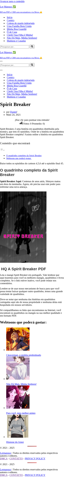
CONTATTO (16, 458)
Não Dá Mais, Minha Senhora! (22, 38)
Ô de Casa (12, 32)
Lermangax (5, 453)
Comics (10, 20)
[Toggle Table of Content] (2, 150)
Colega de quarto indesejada (20, 23)
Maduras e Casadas (16, 40)
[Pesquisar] (32, 46)
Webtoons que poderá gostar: (19, 158)
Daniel (13, 112)
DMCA (3, 458)
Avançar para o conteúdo (12, 1)
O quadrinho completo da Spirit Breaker (24, 155)
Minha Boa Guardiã (16, 29)
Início (9, 17)
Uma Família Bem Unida (19, 26)
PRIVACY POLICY (35, 458)
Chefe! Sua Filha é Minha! (20, 35)
